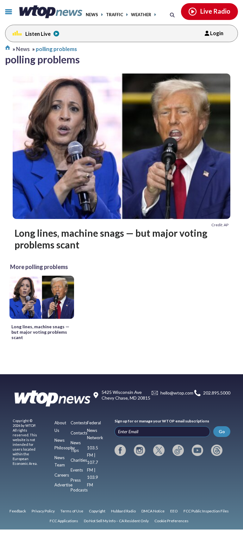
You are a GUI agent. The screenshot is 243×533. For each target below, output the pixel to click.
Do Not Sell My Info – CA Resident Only (116, 520)
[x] (159, 450)
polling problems (56, 49)
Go (222, 431)
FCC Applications (64, 520)
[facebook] (120, 450)
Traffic (114, 15)
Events (77, 469)
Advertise (63, 484)
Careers (61, 475)
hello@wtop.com (176, 392)
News (92, 15)
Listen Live (38, 34)
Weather (141, 15)
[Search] (172, 14)
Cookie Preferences (171, 520)
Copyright (97, 511)
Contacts (79, 432)
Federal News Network (95, 430)
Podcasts (79, 489)
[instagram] (139, 450)
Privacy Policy (43, 511)
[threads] (216, 450)
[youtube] (197, 450)
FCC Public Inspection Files (206, 511)
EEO (174, 511)
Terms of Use (71, 511)
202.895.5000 (216, 392)
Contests (79, 422)
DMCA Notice (153, 511)
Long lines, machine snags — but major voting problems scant (111, 238)
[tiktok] (178, 450)
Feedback (17, 511)
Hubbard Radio (123, 511)
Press (76, 480)
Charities (79, 460)
